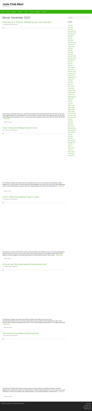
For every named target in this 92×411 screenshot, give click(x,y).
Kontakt (31, 11)
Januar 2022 (71, 88)
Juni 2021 (70, 102)
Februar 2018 (71, 140)
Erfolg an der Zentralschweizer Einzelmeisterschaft (25, 264)
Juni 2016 (70, 149)
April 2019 (70, 123)
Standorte (20, 11)
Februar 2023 (71, 67)
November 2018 (72, 130)
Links (26, 11)
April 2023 (70, 65)
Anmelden (88, 403)
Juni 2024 (70, 48)
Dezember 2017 (72, 142)
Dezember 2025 (72, 31)
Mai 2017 (70, 146)
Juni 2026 (70, 27)
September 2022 (72, 77)
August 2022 (71, 79)
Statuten (37, 11)
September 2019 (72, 117)
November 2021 (72, 92)
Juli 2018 (70, 134)
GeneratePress (21, 403)
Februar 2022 (71, 86)
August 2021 (71, 98)
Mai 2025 (70, 38)
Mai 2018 (70, 138)
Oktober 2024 (71, 44)
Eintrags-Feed (87, 405)
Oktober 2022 (71, 75)
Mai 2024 (70, 50)
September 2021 (72, 96)
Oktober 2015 (71, 155)
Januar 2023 (71, 69)
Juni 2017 (70, 144)
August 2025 (71, 35)
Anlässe (5, 191)
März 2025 (70, 40)
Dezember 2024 (72, 42)
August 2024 (71, 46)
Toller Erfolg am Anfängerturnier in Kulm (20, 128)
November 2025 (72, 33)
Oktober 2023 (71, 59)
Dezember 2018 (72, 128)
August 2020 (71, 107)
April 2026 (70, 29)
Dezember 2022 (72, 71)
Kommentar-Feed (87, 407)
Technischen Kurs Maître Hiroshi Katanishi (21, 333)
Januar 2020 (71, 111)
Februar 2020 (71, 109)
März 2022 (70, 84)
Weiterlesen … (7, 118)
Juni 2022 (70, 81)
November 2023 (72, 58)
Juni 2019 (70, 121)
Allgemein (6, 121)
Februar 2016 (71, 151)
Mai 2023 (70, 63)
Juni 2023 (70, 61)
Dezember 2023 (72, 56)
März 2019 (70, 125)
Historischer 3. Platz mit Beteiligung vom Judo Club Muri (27, 22)
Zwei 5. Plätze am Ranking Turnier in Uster (21, 197)
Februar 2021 (71, 105)
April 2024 (70, 52)
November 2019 (72, 115)
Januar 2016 (71, 153)
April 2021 (70, 104)
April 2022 (70, 82)
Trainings (13, 11)
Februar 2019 (71, 126)
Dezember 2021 (72, 90)
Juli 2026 (70, 25)
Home (2, 11)
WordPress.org (87, 408)
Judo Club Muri (13, 4)
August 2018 (71, 132)
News (7, 11)
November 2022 (72, 73)
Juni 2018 (70, 136)
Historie (43, 11)
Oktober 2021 (71, 94)
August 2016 (71, 147)
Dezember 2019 (72, 113)
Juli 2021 (70, 100)
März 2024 (70, 54)
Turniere (10, 121)
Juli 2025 (70, 37)
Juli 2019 (70, 119)
